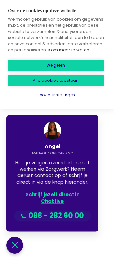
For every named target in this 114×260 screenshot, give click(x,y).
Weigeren (56, 65)
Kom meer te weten (68, 50)
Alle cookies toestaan (56, 80)
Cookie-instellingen (55, 95)
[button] (14, 245)
